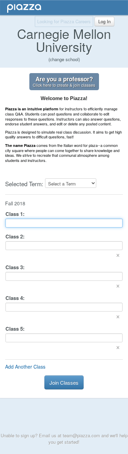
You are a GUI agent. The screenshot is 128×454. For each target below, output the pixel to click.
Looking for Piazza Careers (64, 21)
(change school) (64, 59)
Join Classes (64, 382)
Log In (104, 21)
